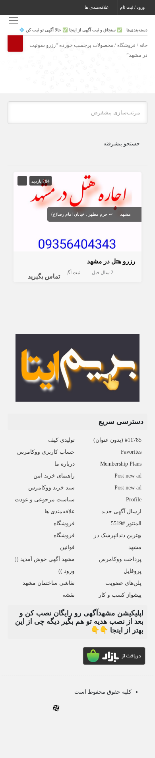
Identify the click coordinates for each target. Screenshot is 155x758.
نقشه (68, 595)
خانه (143, 45)
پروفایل (132, 571)
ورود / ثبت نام (133, 7)
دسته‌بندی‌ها (136, 29)
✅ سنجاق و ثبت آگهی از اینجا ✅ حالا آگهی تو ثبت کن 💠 (70, 29)
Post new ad (127, 476)
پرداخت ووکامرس (120, 559)
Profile (133, 500)
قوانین (67, 547)
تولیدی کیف (61, 440)
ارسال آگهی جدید (121, 511)
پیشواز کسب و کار (120, 595)
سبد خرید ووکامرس (51, 488)
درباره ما (64, 464)
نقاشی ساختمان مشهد (49, 583)
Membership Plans (120, 464)
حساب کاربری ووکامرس (46, 452)
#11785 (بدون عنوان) (117, 440)
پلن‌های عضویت (123, 583)
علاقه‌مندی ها (97, 7)
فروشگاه (126, 45)
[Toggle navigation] (12, 20)
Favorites (131, 452)
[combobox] (77, 112)
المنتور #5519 (126, 523)
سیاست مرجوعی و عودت (45, 500)
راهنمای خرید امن (54, 476)
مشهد (125, 214)
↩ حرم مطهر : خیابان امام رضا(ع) (81, 214)
